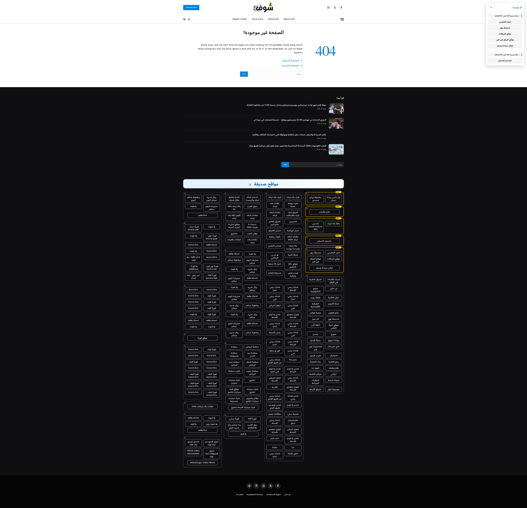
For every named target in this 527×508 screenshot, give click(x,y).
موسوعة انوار (334, 389)
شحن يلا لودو (293, 405)
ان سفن (333, 288)
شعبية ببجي (292, 414)
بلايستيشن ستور (293, 421)
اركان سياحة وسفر (324, 268)
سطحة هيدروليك (234, 354)
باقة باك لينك (333, 223)
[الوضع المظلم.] (189, 19)
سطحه (234, 347)
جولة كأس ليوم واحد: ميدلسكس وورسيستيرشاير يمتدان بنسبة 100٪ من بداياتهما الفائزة (286, 105)
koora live (193, 245)
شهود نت (315, 368)
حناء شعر (274, 438)
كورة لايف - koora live (211, 375)
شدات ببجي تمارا (274, 288)
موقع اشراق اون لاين (315, 260)
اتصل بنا (239, 495)
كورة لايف (211, 295)
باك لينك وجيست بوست (293, 247)
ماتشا (274, 447)
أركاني (333, 374)
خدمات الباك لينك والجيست (252, 198)
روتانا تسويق (333, 340)
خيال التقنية (333, 297)
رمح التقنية (333, 361)
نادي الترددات (334, 346)
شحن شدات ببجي (293, 397)
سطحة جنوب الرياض (252, 372)
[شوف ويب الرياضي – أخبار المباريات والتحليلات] (263, 7)
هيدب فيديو (315, 355)
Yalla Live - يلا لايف (193, 258)
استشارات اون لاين (315, 348)
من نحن (287, 495)
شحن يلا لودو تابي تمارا (275, 370)
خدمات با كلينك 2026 (252, 225)
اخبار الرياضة (293, 230)
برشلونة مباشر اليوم (193, 198)
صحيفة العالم (274, 273)
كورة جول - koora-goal (211, 237)
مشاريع (234, 233)
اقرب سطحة (234, 371)
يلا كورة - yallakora (193, 267)
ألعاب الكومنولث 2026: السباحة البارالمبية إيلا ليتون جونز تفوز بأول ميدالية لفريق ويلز (287, 145)
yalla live (202, 215)
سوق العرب (252, 206)
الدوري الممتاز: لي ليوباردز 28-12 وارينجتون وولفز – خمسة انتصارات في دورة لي (290, 120)
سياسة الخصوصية (255, 495)
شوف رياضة (274, 236)
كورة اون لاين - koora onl (211, 267)
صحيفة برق (315, 252)
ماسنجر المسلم (324, 241)
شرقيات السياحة (315, 381)
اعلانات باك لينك (252, 241)
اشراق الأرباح (315, 389)
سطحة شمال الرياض (252, 363)
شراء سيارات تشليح (252, 390)
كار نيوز (315, 319)
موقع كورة (202, 338)
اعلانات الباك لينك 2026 (292, 238)
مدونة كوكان (315, 312)
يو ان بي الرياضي (274, 256)
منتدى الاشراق (274, 230)
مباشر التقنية (315, 374)
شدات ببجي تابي (274, 297)
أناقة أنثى (315, 325)
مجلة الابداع (315, 340)
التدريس (293, 221)
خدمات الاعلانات (191, 7)
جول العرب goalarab (252, 426)
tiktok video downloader (193, 452)
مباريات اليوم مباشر (252, 261)
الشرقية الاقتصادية (315, 305)
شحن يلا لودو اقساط (275, 315)
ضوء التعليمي (333, 252)
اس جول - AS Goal (193, 276)
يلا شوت (252, 254)
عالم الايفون (333, 312)
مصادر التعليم (274, 246)
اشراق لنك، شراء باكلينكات (292, 214)
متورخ (333, 334)
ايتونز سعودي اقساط (293, 315)
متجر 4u (293, 359)
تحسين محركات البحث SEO (315, 226)
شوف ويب (315, 297)
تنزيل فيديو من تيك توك (211, 443)
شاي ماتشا (293, 453)
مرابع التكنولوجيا (315, 290)
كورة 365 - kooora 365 (211, 276)
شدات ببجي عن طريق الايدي (275, 361)
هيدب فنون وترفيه (293, 274)
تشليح (252, 380)
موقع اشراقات (333, 259)
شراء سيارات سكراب (234, 381)
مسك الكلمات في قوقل (333, 281)
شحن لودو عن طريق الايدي (274, 406)
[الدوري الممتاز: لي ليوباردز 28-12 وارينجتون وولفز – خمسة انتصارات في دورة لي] (336, 123)
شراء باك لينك (292, 197)
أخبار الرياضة (289, 19)
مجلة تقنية (293, 255)
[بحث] (184, 19)
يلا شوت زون (211, 424)
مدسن (315, 334)
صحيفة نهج (333, 319)
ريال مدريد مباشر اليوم (211, 198)
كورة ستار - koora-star (193, 228)
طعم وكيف (334, 368)
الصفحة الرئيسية (290, 65)
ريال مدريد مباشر (252, 270)
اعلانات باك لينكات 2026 (202, 406)
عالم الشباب (324, 212)
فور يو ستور (274, 350)
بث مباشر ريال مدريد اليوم (234, 426)
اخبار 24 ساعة (274, 264)
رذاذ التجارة (315, 361)
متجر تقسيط (275, 332)
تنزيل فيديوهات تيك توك (211, 453)
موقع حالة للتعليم (293, 265)
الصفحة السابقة (290, 60)
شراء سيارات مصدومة (234, 399)
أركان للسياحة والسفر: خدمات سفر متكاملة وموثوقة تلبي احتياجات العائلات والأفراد (289, 134)
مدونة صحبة (333, 380)
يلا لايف (243, 434)
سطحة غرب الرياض (234, 363)
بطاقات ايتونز (275, 414)
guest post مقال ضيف (234, 198)
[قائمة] (342, 19)
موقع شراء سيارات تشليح (234, 390)
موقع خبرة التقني (334, 326)
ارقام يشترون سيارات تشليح (252, 399)
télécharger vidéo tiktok (202, 462)
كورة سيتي (234, 418)
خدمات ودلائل (257, 19)
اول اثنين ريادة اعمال (333, 198)
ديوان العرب (252, 233)
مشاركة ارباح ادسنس (315, 198)
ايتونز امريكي (275, 305)
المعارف (333, 355)
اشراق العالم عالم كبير (274, 223)
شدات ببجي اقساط (293, 288)
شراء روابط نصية (293, 204)
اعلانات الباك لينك (274, 214)
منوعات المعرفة (239, 19)
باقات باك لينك (274, 204)
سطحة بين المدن (252, 354)
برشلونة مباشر (234, 260)
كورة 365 (252, 418)
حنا (292, 447)
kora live (193, 289)
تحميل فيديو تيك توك (193, 443)
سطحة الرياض (252, 347)
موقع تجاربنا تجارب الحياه (234, 225)
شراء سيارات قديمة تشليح (243, 407)
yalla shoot (234, 254)
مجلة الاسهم (333, 303)
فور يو (274, 387)
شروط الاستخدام (274, 495)
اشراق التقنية (315, 279)
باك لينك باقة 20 (234, 207)
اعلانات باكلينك (234, 239)
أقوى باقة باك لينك (234, 216)
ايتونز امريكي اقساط (275, 379)
